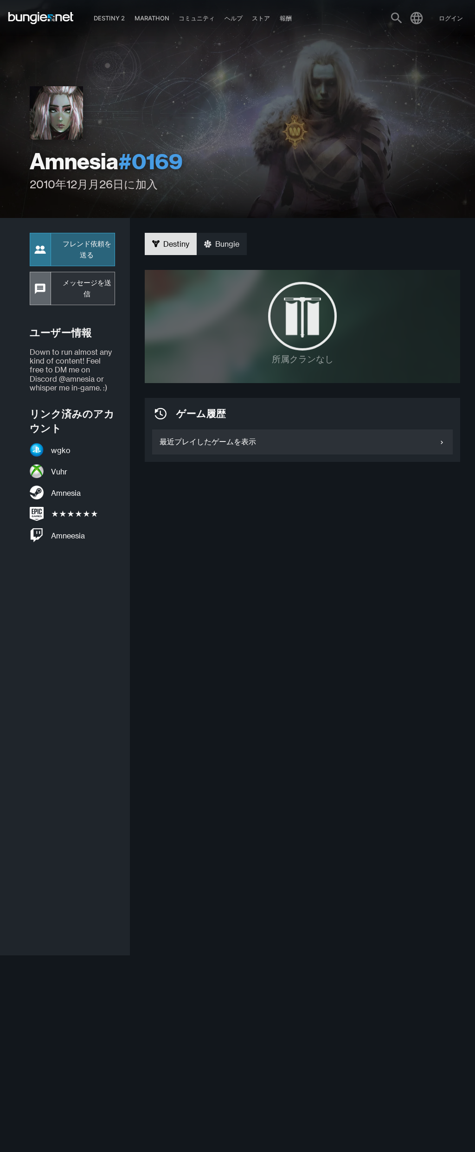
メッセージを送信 (87, 288)
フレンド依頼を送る (87, 249)
